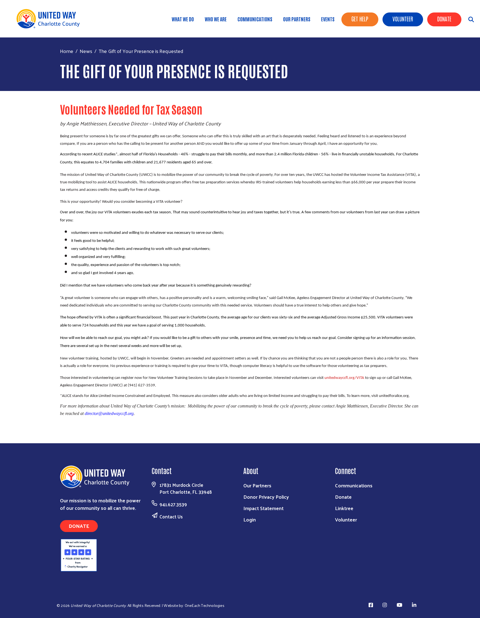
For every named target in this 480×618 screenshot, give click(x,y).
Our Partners (296, 19)
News (86, 50)
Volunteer (402, 18)
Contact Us (171, 516)
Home (66, 51)
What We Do (183, 19)
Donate (444, 18)
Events (327, 19)
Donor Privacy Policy (266, 496)
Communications (255, 19)
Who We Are (216, 19)
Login (249, 519)
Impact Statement (263, 508)
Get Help (359, 18)
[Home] (50, 18)
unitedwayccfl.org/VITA (344, 378)
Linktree (344, 508)
